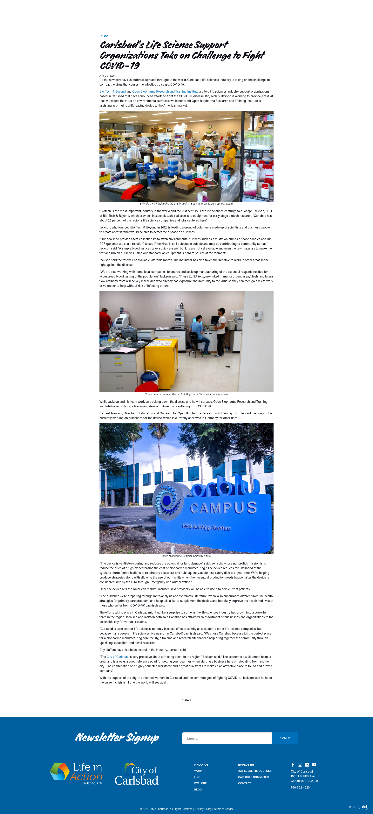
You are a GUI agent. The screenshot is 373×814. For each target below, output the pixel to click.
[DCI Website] (365, 808)
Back (188, 699)
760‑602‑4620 (300, 787)
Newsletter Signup (116, 738)
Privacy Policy (203, 809)
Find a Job (201, 764)
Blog (104, 36)
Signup (285, 738)
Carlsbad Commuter (253, 777)
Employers (246, 764)
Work (198, 771)
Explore (200, 783)
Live (197, 777)
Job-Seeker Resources (255, 771)
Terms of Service (224, 809)
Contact (244, 783)
